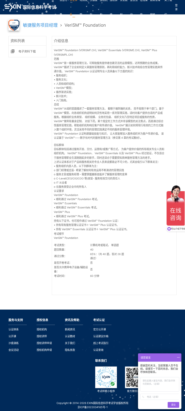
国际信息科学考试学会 (39, 9)
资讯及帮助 (72, 320)
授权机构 (42, 329)
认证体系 (13, 329)
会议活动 (13, 349)
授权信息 (42, 320)
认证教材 (70, 336)
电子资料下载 (27, 51)
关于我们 (70, 343)
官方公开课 (99, 329)
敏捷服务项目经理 (41, 25)
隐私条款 (70, 349)
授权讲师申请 (44, 343)
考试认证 (99, 320)
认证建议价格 (100, 336)
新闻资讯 (70, 329)
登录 (176, 7)
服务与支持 (15, 320)
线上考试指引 (100, 343)
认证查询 (98, 349)
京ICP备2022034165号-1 (93, 407)
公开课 (12, 336)
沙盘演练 (13, 343)
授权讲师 (42, 336)
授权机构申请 (44, 349)
